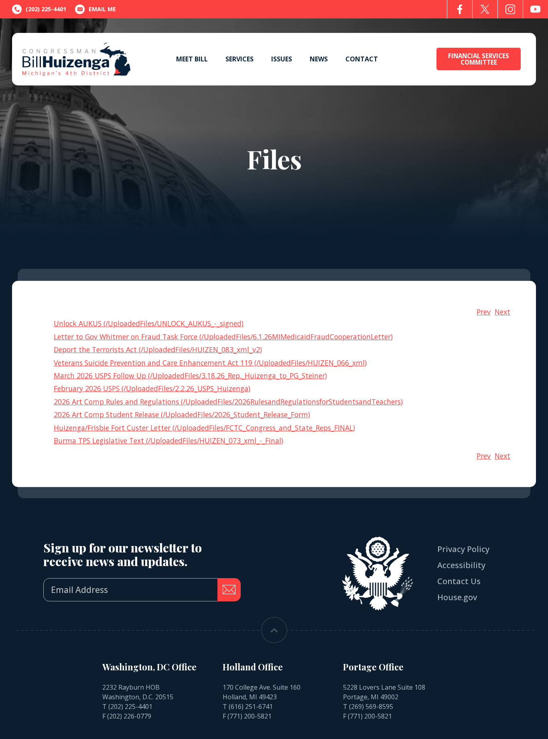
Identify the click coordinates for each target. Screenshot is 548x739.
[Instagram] (510, 9)
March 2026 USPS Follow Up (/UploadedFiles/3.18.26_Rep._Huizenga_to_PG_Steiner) (190, 375)
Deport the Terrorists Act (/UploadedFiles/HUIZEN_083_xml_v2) (158, 349)
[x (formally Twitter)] (485, 9)
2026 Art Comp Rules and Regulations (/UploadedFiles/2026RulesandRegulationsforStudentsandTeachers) (228, 401)
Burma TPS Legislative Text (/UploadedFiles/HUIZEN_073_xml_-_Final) (168, 440)
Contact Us (459, 581)
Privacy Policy (463, 549)
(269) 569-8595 (371, 706)
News (319, 59)
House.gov (457, 597)
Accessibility (461, 565)
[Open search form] (415, 59)
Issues (281, 59)
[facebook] (459, 9)
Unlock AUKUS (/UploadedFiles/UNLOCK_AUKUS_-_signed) (149, 323)
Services (239, 59)
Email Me (102, 9)
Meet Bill (192, 59)
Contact (361, 59)
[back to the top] (274, 630)
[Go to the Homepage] (76, 59)
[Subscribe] (229, 589)
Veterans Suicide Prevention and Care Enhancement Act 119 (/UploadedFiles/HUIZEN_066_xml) (210, 362)
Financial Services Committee (478, 59)
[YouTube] (535, 9)
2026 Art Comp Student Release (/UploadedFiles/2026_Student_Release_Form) (182, 414)
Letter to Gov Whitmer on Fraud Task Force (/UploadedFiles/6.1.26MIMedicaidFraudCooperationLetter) (223, 336)
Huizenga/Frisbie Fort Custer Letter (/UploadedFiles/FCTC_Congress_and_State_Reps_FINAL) (204, 427)
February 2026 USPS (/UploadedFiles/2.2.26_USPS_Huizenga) (152, 388)
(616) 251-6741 (251, 706)
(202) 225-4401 (130, 706)
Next (502, 312)
